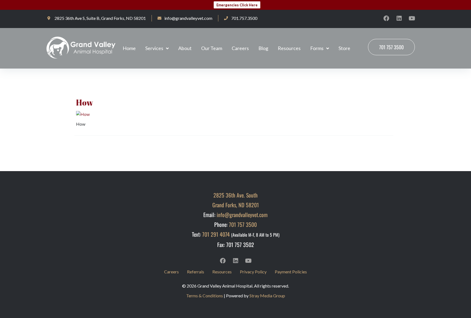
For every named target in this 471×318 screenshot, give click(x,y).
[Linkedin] (399, 18)
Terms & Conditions (204, 295)
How (84, 102)
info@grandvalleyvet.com (242, 215)
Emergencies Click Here (237, 5)
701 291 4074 (216, 234)
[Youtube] (412, 18)
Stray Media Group (267, 295)
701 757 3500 (243, 224)
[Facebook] (386, 18)
